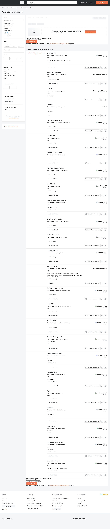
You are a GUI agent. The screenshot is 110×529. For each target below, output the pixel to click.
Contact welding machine (54, 353)
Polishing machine (52, 250)
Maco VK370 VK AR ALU (54, 72)
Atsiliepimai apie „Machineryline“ (34, 505)
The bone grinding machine (55, 288)
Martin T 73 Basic (52, 266)
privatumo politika (54, 43)
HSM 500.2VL (51, 88)
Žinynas (4, 500)
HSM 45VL (50, 104)
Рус (6, 509)
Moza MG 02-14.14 (52, 136)
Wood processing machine (54, 120)
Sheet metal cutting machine (55, 337)
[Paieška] (29, 3)
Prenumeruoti (32, 41)
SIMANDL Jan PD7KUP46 (54, 152)
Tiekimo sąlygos (31, 498)
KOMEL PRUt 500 (52, 320)
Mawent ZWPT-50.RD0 (53, 461)
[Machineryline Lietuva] (10, 2)
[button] (101, 67)
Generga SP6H (51, 53)
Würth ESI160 (51, 426)
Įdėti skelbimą (90, 32)
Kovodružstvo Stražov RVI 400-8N (56, 200)
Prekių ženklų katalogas (32, 508)
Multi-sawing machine (53, 234)
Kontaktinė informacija (7, 503)
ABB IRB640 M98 (52, 372)
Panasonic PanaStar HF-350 (55, 442)
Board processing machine (54, 219)
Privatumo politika (31, 500)
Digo (48, 391)
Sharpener (50, 407)
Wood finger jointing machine (55, 168)
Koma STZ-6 (50, 304)
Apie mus (4, 498)
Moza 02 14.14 (51, 183)
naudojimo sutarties (64, 43)
